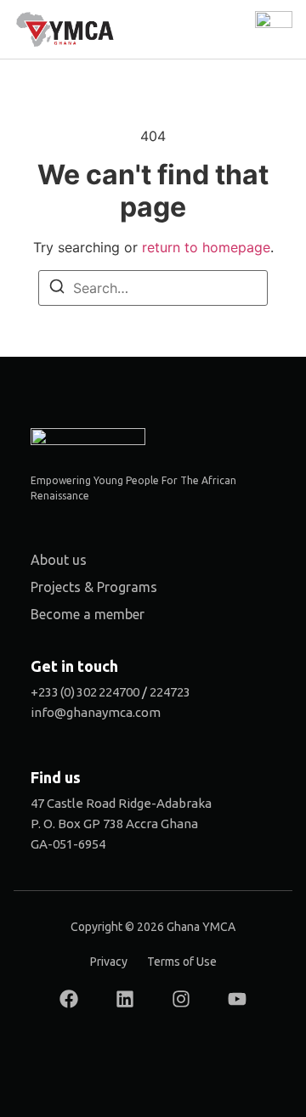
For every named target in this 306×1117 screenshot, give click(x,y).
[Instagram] (181, 999)
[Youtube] (237, 999)
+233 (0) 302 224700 (85, 692)
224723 (170, 692)
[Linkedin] (125, 999)
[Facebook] (69, 999)
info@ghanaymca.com (96, 712)
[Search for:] (153, 288)
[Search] (57, 289)
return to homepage (206, 247)
